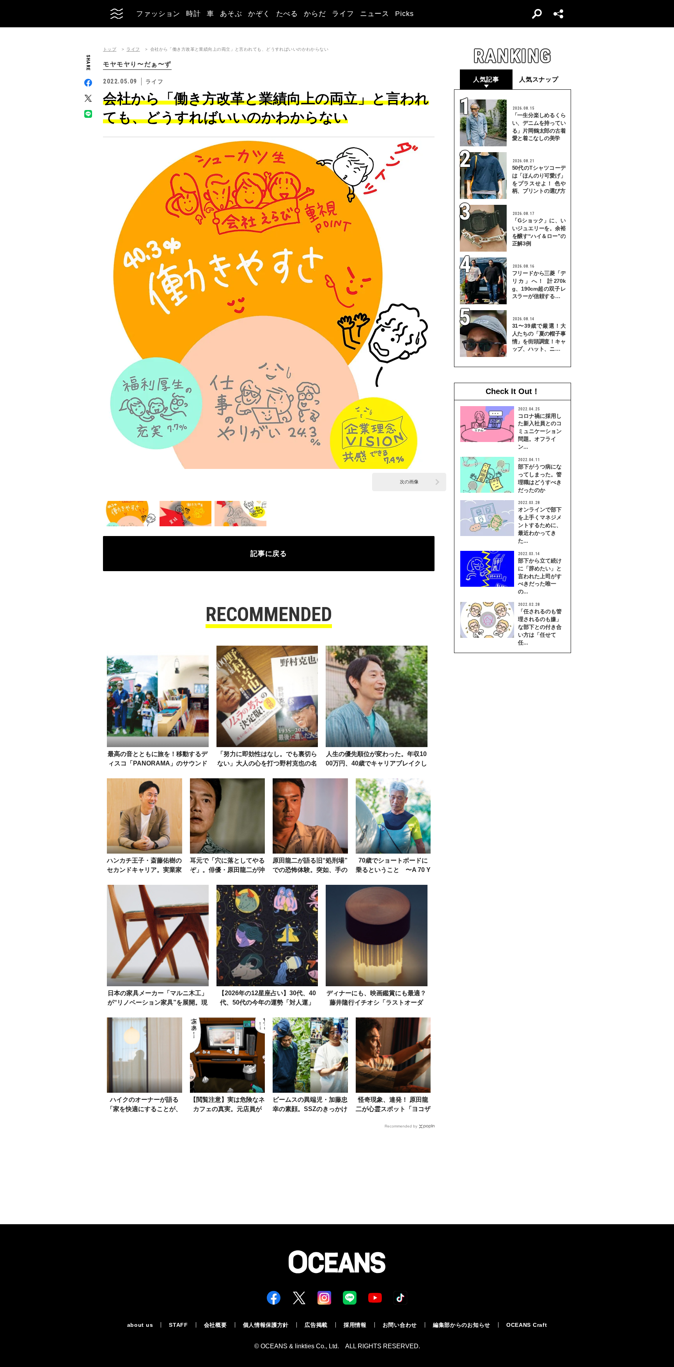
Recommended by (401, 1126)
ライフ (133, 49)
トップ (109, 49)
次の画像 (409, 482)
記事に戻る (268, 553)
